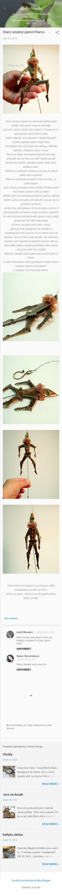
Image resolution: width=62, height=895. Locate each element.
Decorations (11, 618)
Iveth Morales (25, 632)
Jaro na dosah (13, 794)
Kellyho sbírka (13, 834)
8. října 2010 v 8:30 (27, 659)
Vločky (7, 754)
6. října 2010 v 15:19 (44, 632)
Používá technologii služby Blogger (31, 880)
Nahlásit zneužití (31, 887)
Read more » (50, 783)
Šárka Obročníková (28, 656)
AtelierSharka (31, 8)
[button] (57, 32)
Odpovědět (24, 649)
